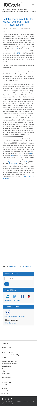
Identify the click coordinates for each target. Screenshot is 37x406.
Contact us (4, 350)
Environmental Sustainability (10, 355)
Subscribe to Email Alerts (12, 300)
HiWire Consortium (10, 323)
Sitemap (4, 388)
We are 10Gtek (6, 347)
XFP (27, 162)
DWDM (10, 164)
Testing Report (6, 366)
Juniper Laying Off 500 (29, 266)
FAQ (2, 368)
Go (6, 284)
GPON (19, 53)
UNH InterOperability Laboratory (14, 316)
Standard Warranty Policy (9, 361)
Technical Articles (6, 382)
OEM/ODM (4, 393)
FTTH (16, 49)
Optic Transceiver (13, 162)
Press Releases (6, 377)
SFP (30, 153)
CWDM (16, 164)
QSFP (20, 155)
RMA (3, 371)
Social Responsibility (7, 352)
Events (3, 380)
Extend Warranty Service (9, 363)
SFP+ (12, 155)
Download (4, 391)
